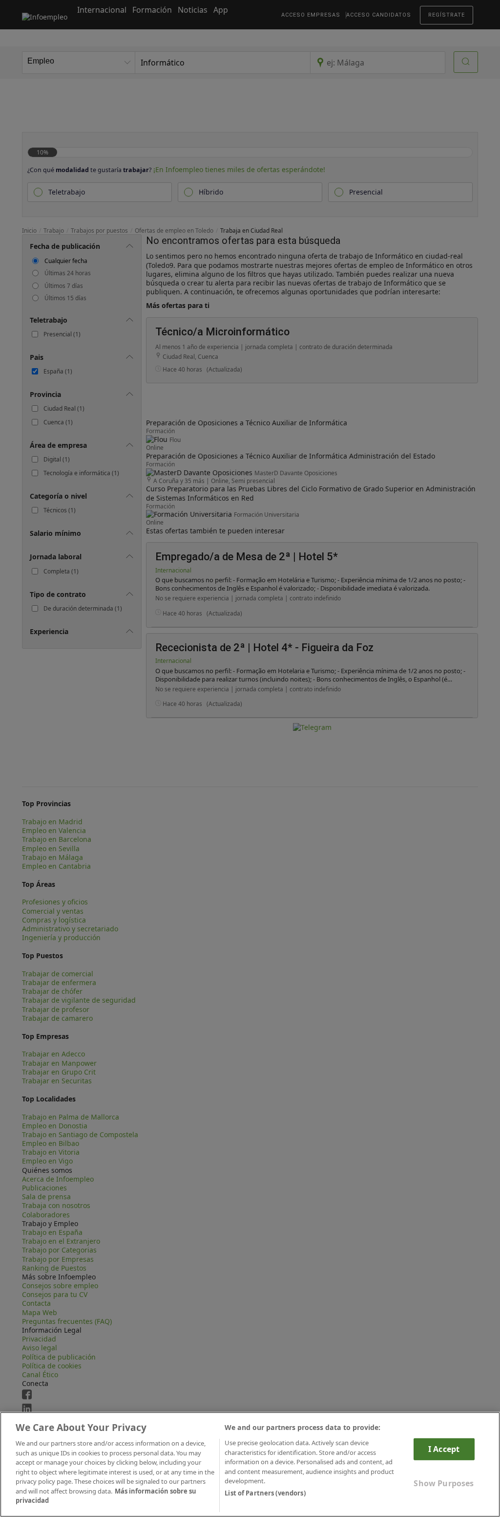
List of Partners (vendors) (265, 1493)
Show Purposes (444, 1483)
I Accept (443, 1449)
